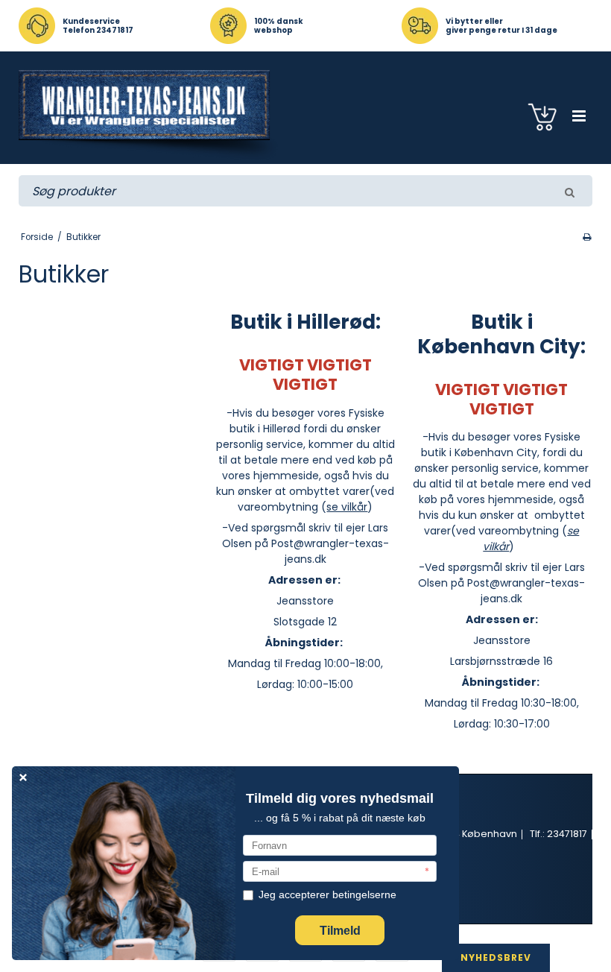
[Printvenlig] (586, 237)
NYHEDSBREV (495, 957)
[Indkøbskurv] (544, 116)
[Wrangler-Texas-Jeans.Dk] (150, 115)
